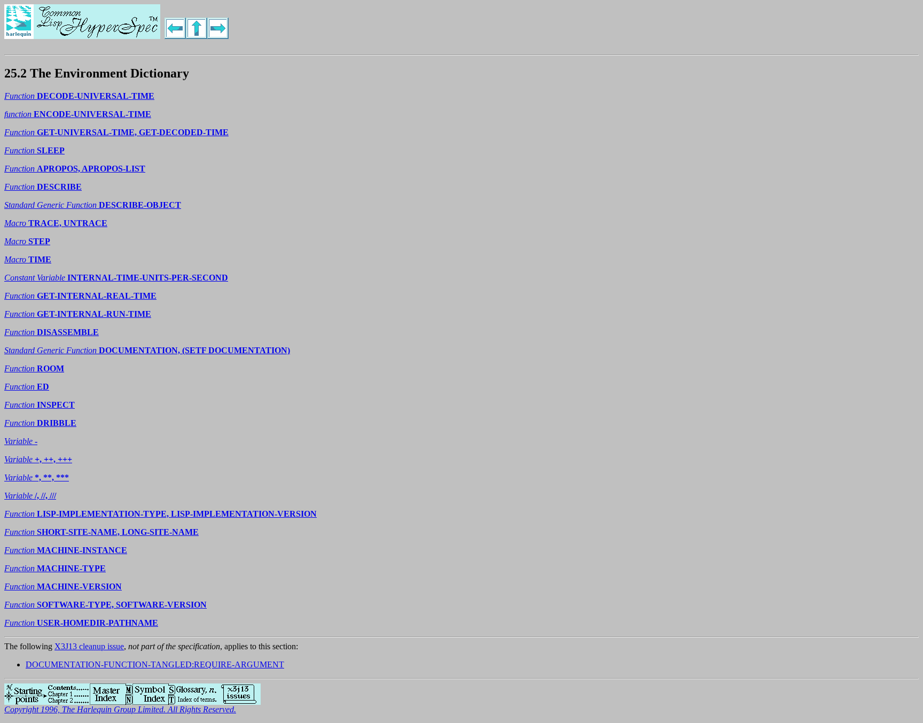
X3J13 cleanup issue (89, 646)
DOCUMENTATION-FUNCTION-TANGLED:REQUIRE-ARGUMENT (155, 664)
